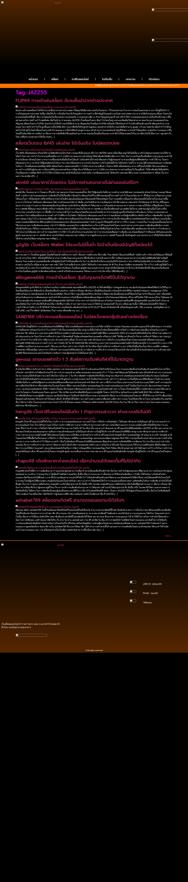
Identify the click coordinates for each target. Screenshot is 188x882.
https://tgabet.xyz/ (95, 585)
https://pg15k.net (77, 581)
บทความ (130, 79)
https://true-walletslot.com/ (111, 612)
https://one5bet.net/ (111, 590)
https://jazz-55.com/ (93, 600)
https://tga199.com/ (92, 592)
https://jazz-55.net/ (111, 600)
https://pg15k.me (86, 579)
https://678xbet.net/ (75, 589)
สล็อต (54, 79)
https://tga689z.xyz (111, 575)
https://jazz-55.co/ (77, 600)
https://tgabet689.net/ (112, 608)
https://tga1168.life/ (111, 587)
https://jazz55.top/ (111, 598)
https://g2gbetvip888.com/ (101, 602)
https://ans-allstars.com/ (110, 589)
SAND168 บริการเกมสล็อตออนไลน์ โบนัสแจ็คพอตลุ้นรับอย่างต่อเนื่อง (82, 316)
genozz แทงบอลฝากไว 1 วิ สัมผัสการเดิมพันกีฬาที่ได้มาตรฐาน (74, 359)
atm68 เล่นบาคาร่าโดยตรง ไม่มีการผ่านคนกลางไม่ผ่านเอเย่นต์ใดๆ (77, 182)
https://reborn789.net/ (111, 592)
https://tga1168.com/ (78, 585)
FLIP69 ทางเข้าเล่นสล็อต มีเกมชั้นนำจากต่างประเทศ (64, 100)
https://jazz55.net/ (114, 594)
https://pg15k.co (117, 579)
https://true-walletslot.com (92, 598)
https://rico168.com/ (93, 590)
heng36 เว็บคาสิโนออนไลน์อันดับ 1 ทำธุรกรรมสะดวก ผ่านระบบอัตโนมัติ (83, 411)
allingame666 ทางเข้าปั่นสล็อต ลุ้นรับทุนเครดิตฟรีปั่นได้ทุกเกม (75, 277)
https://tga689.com (115, 606)
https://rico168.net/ (76, 590)
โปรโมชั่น (107, 79)
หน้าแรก (33, 79)
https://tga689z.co (94, 575)
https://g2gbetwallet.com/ (79, 604)
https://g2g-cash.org (94, 577)
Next (168, 536)
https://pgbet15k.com (94, 581)
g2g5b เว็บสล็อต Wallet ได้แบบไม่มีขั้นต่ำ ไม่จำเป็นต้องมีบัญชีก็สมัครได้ (84, 244)
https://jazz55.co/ (82, 602)
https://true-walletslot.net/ (88, 612)
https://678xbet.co (92, 589)
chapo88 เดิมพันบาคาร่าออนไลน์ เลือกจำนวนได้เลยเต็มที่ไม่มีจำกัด (78, 461)
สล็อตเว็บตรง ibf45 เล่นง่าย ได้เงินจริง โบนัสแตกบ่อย (68, 143)
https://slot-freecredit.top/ (94, 614)
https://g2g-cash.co (111, 577)
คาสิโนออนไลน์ (80, 79)
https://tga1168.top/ (94, 587)
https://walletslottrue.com (78, 596)
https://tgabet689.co (76, 610)
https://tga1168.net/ (76, 587)
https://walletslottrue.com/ (97, 610)
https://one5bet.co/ (75, 592)
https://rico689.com (76, 577)
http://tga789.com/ (111, 585)
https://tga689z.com (77, 575)
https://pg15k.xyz (102, 579)
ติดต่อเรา (154, 79)
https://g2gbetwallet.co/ (97, 606)
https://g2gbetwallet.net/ (100, 604)
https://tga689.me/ (75, 608)
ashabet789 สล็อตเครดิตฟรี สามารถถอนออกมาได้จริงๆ (70, 500)
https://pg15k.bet (71, 579)
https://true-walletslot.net (76, 594)
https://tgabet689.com (92, 608)
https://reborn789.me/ (97, 594)
